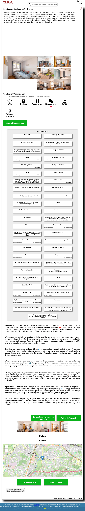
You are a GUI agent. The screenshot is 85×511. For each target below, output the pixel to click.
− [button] (6, 450)
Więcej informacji (68, 418)
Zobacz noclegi (55, 482)
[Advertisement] (42, 39)
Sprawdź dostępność (15, 123)
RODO (83, 506)
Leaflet (69, 476)
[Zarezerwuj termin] (81, 8)
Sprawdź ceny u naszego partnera (43, 418)
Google (36, 505)
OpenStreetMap (77, 476)
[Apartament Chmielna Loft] (20, 67)
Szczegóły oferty (29, 482)
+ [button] (6, 446)
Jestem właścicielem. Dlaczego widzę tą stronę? (15, 490)
